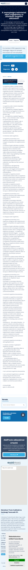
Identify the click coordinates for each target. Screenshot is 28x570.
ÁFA (13, 65)
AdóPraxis (9, 76)
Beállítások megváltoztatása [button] (17, 565)
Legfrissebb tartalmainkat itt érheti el (14, 56)
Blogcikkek (16, 40)
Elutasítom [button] (16, 562)
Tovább (7, 418)
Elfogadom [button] (16, 560)
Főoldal (11, 40)
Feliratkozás (13, 455)
